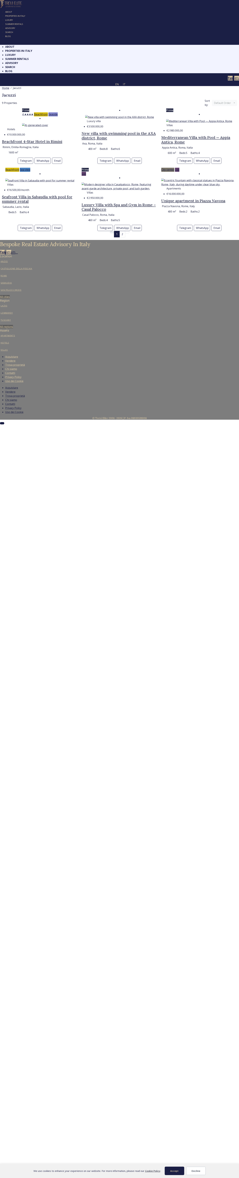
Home (5, 88)
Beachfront (41, 114)
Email (57, 161)
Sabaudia (6, 283)
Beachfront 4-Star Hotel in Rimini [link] (32, 141)
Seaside (53, 114)
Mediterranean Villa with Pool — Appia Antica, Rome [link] (195, 139)
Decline (196, 1170)
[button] (119, 43)
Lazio (4, 305)
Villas (4, 350)
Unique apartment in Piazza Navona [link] (193, 200)
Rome (4, 275)
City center (167, 169)
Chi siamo (11, 369)
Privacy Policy (13, 377)
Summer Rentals (14, 24)
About (8, 11)
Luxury (9, 20)
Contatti (10, 373)
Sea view (25, 169)
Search (9, 32)
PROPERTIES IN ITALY (15, 15)
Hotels (5, 342)
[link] (35, 125)
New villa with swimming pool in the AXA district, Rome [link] (119, 135)
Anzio (4, 261)
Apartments (8, 335)
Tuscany (6, 320)
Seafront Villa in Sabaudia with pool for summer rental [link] (37, 199)
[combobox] (224, 103)
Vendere (10, 361)
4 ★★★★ (27, 114)
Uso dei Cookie (14, 381)
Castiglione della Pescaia (16, 268)
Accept (174, 1170)
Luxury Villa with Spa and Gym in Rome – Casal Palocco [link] (119, 207)
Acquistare (11, 356)
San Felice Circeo (11, 290)
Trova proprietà (15, 365)
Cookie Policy (152, 1170)
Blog (8, 36)
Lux (84, 173)
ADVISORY (10, 28)
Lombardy (7, 313)
